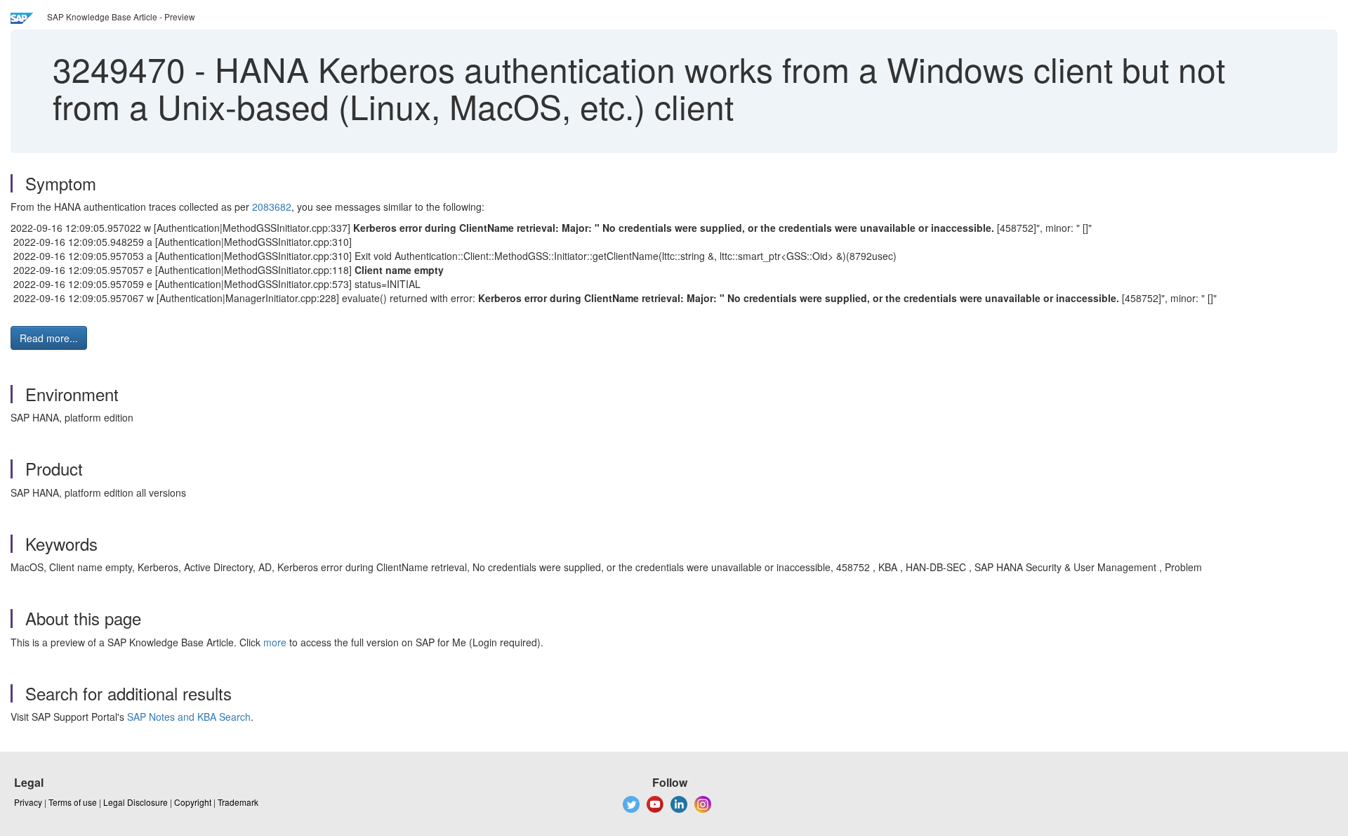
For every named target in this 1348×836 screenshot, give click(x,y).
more (274, 642)
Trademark (238, 802)
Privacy (28, 802)
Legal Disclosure (135, 802)
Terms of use (72, 802)
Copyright (192, 802)
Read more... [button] (49, 338)
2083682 (271, 207)
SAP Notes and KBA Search (189, 717)
